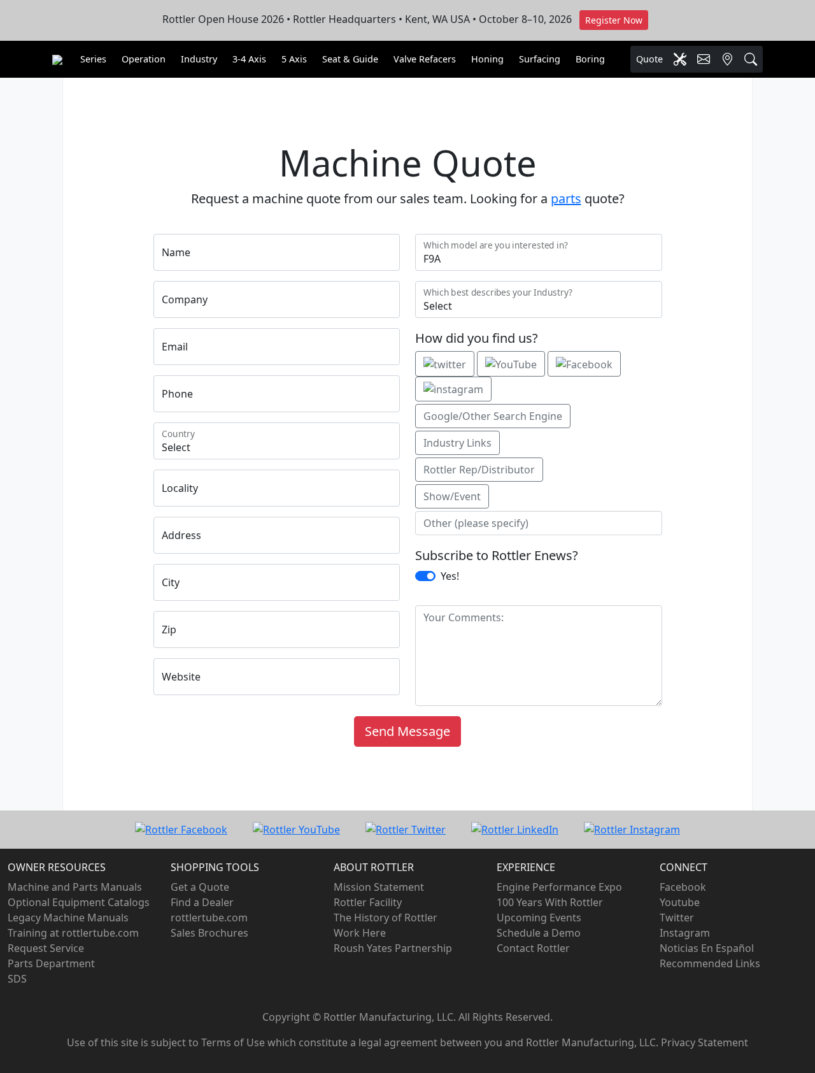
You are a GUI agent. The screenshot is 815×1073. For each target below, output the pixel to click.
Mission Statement (379, 887)
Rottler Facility (368, 902)
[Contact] (703, 59)
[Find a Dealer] (727, 59)
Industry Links (457, 443)
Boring (590, 59)
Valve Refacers (424, 59)
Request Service (46, 948)
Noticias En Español (707, 948)
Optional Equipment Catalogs (79, 902)
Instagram (685, 933)
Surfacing (539, 59)
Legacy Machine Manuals (68, 918)
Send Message (407, 731)
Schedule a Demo (539, 933)
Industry (199, 59)
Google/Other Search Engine (492, 416)
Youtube (680, 902)
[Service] (680, 59)
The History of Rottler (385, 918)
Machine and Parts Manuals (75, 887)
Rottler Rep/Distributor (479, 470)
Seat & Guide (350, 59)
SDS (17, 979)
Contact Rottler (533, 948)
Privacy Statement (704, 1042)
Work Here (360, 933)
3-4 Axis (249, 59)
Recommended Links (710, 963)
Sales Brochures (209, 933)
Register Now (613, 20)
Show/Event (452, 496)
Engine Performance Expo (559, 887)
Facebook (683, 887)
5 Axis (294, 59)
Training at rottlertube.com (73, 933)
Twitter (677, 918)
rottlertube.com (209, 918)
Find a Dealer (202, 902)
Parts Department (51, 963)
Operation (144, 59)
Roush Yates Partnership (393, 948)
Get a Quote (200, 887)
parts (566, 198)
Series (93, 59)
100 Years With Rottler (550, 902)
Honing (487, 59)
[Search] (751, 59)
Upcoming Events (539, 918)
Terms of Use (233, 1042)
